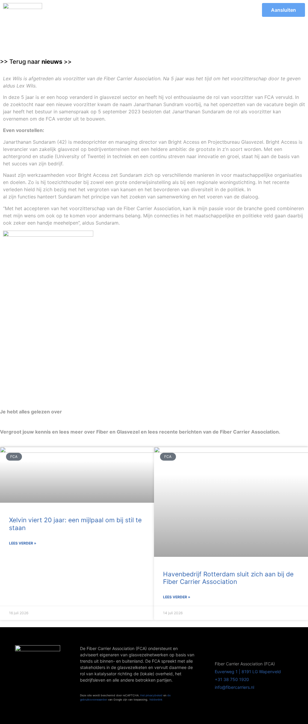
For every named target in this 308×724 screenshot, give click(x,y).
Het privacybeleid (151, 695)
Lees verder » (22, 543)
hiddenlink (155, 699)
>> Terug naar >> (36, 61)
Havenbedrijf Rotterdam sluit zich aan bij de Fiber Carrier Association (228, 577)
